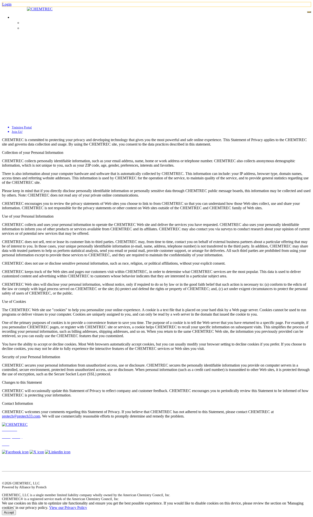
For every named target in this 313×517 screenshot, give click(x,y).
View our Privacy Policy (68, 507)
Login (6, 4)
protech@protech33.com (21, 416)
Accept (9, 512)
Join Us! (27, 28)
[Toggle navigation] (309, 12)
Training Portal (32, 23)
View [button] (16, 17)
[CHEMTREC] (40, 9)
